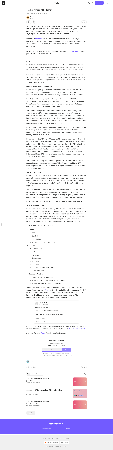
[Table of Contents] (2, 225)
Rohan (43, 333)
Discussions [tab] (39, 374)
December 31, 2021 (32, 404)
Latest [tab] (32, 374)
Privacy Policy (69, 355)
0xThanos (32, 16)
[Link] (24, 61)
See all (30, 413)
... (26, 392)
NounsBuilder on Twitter (77, 329)
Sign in (108, 3)
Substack (48, 446)
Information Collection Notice (56, 355)
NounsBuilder (73, 51)
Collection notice (65, 438)
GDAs (46, 290)
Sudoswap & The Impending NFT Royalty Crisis (44, 390)
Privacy (53, 438)
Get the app (64, 442)
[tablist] (34, 374)
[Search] (89, 3)
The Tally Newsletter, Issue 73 (37, 378)
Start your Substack (52, 442)
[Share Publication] (92, 3)
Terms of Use (64, 353)
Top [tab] (28, 374)
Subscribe (99, 3)
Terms (57, 438)
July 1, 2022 (29, 381)
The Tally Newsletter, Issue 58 (37, 401)
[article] (56, 382)
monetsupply (36, 382)
